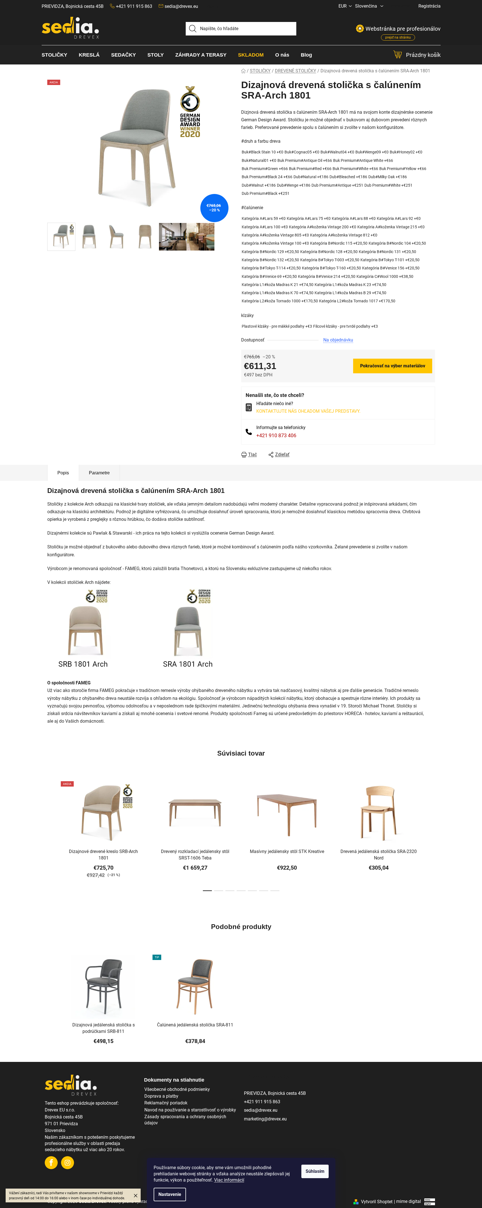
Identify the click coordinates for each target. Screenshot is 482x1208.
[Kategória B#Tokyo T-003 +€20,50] (330, 260)
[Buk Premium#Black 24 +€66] (267, 177)
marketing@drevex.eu (265, 1119)
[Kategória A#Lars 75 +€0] (308, 219)
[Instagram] (67, 1162)
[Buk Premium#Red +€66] (310, 169)
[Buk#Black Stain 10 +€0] (262, 152)
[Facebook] (51, 1162)
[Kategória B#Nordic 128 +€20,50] (329, 252)
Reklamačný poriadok (165, 1103)
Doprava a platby (161, 1096)
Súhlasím (315, 1171)
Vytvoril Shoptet (377, 1201)
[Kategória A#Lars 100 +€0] (264, 227)
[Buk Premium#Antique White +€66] (363, 161)
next (430, 837)
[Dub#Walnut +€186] (258, 185)
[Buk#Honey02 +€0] (406, 152)
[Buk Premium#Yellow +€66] (403, 169)
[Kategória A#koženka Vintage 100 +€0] (275, 243)
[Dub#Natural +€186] (311, 177)
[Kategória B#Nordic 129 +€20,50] (270, 252)
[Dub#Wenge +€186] (293, 185)
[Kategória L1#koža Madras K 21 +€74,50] (277, 285)
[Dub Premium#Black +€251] (265, 194)
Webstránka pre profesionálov (403, 29)
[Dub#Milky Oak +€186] (387, 177)
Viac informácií (229, 1180)
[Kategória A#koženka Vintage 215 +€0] (391, 227)
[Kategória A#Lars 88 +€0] (353, 219)
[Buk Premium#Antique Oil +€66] (305, 161)
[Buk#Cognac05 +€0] (302, 152)
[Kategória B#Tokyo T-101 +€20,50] (390, 260)
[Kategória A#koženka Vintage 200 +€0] (322, 227)
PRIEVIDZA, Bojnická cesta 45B (73, 6)
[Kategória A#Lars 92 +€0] (398, 219)
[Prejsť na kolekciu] (139, 629)
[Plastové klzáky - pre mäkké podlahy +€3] (277, 326)
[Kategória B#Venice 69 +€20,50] (269, 277)
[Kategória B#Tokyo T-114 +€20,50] (271, 268)
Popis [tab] (63, 472)
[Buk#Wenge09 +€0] (372, 152)
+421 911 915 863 (262, 1101)
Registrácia (429, 6)
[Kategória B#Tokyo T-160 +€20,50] (331, 268)
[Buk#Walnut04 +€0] (337, 152)
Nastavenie (169, 1194)
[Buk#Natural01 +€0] (259, 161)
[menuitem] (57, 54)
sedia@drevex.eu (181, 6)
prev (51, 837)
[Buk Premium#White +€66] (355, 169)
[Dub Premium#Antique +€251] (337, 185)
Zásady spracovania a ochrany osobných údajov (185, 1120)
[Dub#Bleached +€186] (348, 177)
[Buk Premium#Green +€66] (264, 169)
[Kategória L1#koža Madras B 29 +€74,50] (350, 293)
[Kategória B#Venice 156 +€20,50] (391, 268)
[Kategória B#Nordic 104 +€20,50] (397, 243)
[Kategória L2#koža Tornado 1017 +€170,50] (357, 301)
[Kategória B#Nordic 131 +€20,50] (387, 252)
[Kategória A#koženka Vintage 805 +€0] (275, 235)
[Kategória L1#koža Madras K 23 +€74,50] (350, 285)
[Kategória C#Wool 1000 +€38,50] (385, 277)
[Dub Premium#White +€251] (388, 185)
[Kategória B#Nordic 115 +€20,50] (339, 243)
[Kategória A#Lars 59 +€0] (263, 219)
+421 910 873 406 (276, 435)
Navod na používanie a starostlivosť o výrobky (190, 1110)
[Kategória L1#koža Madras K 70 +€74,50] (277, 293)
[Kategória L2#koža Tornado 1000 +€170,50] (280, 301)
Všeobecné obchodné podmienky (177, 1089)
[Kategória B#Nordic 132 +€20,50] (270, 260)
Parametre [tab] (99, 472)
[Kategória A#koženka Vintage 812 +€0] (344, 235)
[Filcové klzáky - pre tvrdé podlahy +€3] (345, 326)
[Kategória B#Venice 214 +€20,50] (326, 277)
